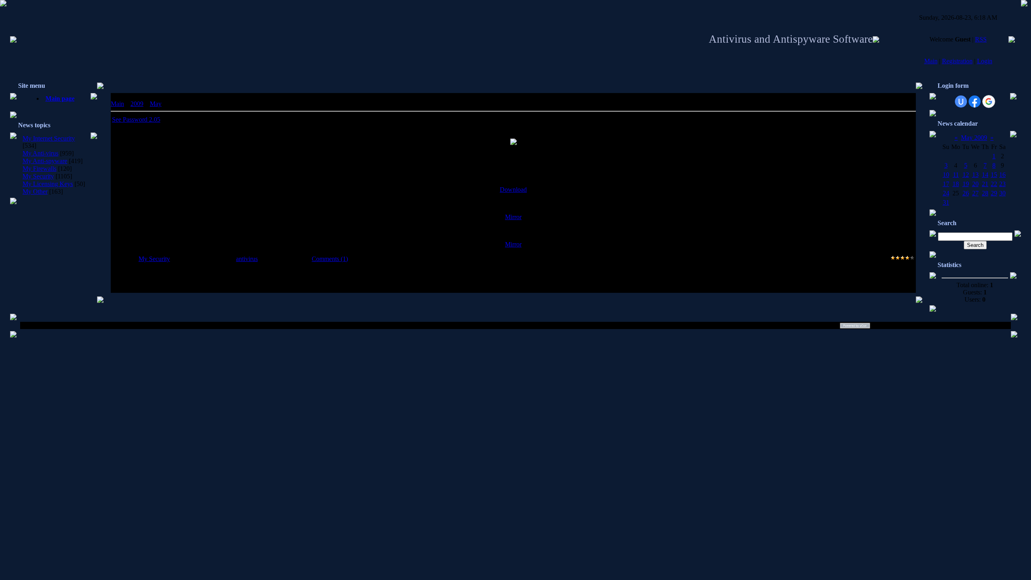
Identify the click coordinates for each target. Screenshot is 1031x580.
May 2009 (974, 137)
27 (975, 193)
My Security (38, 176)
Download (513, 189)
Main (931, 61)
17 (946, 183)
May (155, 103)
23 (1002, 183)
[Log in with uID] (961, 101)
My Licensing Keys (48, 183)
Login (984, 61)
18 (955, 183)
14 (985, 174)
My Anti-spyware (45, 160)
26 (966, 193)
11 (956, 174)
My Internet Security (49, 138)
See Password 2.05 (136, 119)
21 (985, 183)
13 (975, 174)
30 (1002, 193)
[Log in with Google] (988, 101)
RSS (981, 39)
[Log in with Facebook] (975, 101)
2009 (136, 103)
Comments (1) (330, 258)
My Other (35, 191)
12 (966, 174)
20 (975, 183)
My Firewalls (39, 168)
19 (966, 183)
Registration (957, 61)
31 (946, 202)
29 (994, 193)
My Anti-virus (40, 153)
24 (946, 193)
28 (985, 193)
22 (994, 183)
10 (946, 174)
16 (1002, 174)
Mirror (513, 216)
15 (994, 174)
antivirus (247, 258)
